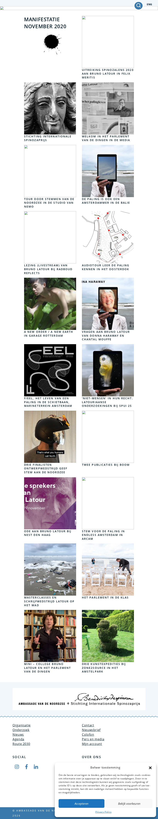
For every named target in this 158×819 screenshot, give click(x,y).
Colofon (88, 734)
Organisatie (22, 725)
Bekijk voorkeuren (129, 803)
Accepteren (81, 803)
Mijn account (92, 744)
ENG (149, 4)
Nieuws (18, 734)
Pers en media (93, 739)
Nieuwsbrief (91, 730)
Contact (88, 725)
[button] (150, 768)
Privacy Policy (103, 812)
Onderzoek (21, 730)
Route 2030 (21, 744)
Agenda (18, 739)
